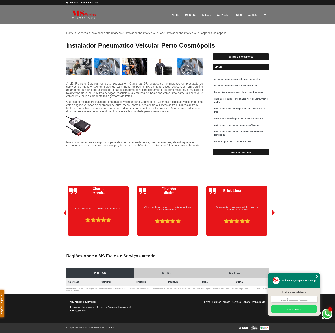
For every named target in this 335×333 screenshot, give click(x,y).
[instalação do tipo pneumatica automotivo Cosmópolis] (135, 66)
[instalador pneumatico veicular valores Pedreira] (190, 66)
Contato (253, 14)
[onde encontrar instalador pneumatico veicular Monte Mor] (79, 66)
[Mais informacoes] (265, 14)
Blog (239, 14)
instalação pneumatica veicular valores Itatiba (236, 86)
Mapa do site (258, 302)
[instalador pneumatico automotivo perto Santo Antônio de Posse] (162, 66)
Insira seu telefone (294, 292)
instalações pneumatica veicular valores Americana (238, 92)
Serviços (222, 14)
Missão (206, 14)
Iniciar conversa (294, 309)
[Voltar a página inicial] (83, 15)
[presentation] (60, 226)
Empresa (190, 14)
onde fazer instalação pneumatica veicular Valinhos (238, 118)
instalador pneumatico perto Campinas (232, 141)
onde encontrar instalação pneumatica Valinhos (236, 125)
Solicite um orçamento (241, 56)
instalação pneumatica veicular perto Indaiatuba (237, 79)
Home (175, 14)
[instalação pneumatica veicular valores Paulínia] (107, 66)
